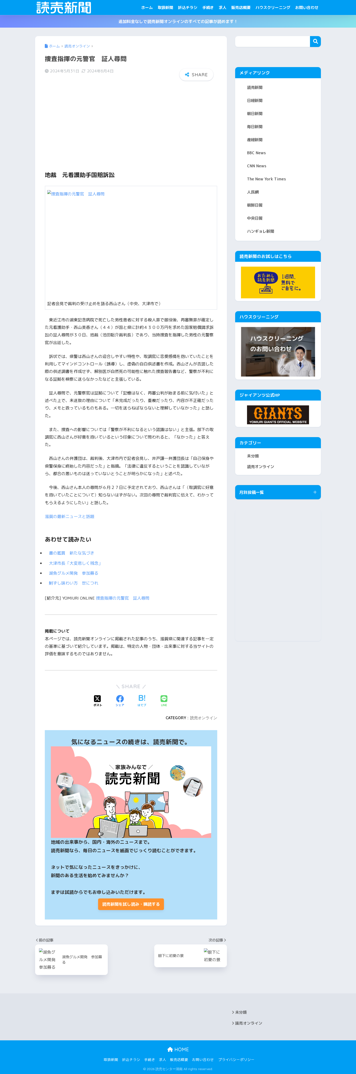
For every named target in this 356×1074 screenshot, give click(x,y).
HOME (181, 1049)
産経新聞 (255, 139)
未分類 (253, 456)
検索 (315, 41)
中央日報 (255, 218)
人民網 (253, 192)
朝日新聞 (255, 113)
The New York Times (266, 179)
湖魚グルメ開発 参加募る (75, 573)
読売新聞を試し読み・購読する (131, 904)
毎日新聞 (255, 126)
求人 (222, 7)
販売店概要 (241, 7)
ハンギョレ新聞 (260, 231)
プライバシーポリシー (236, 1059)
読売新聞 (255, 87)
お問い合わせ (306, 7)
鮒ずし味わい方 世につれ (75, 583)
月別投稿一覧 (251, 492)
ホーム (147, 7)
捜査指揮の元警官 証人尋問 (122, 598)
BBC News (256, 152)
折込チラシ (187, 7)
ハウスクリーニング (272, 7)
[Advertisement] (131, 122)
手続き (208, 7)
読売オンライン (203, 717)
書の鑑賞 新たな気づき (73, 553)
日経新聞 (255, 100)
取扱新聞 (165, 7)
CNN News (256, 166)
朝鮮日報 (255, 205)
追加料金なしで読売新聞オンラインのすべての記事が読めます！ (178, 21)
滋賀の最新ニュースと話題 (69, 516)
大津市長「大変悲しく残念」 (78, 563)
